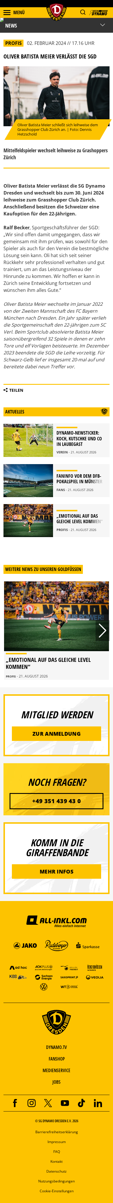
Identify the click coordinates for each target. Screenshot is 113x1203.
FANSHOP (57, 1059)
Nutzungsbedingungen (56, 1181)
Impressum (57, 1141)
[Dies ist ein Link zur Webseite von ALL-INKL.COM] (56, 921)
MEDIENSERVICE (56, 1070)
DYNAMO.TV (56, 1047)
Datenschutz (56, 1171)
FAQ (56, 1151)
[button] (82, 12)
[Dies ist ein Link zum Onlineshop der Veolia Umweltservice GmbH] (94, 977)
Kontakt (56, 1161)
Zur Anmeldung (56, 733)
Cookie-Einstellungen (57, 1191)
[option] (56, 630)
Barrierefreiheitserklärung (56, 1131)
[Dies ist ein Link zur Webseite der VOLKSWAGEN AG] (44, 986)
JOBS (56, 1082)
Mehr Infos (56, 871)
